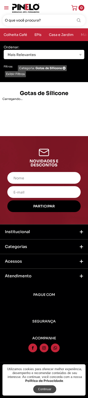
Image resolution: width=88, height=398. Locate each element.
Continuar (44, 389)
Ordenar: (11, 47)
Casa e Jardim (61, 34)
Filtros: (8, 66)
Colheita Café (15, 34)
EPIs (38, 34)
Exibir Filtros (15, 74)
